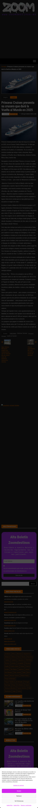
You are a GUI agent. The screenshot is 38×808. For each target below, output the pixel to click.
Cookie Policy (10, 805)
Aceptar (19, 791)
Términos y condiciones (25, 805)
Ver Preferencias (19, 801)
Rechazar (19, 796)
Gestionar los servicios (18, 785)
